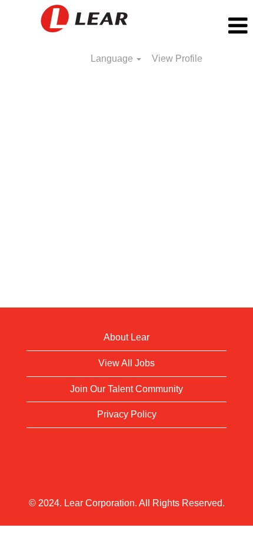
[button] (211, 26)
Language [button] (113, 59)
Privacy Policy (127, 414)
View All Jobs (126, 363)
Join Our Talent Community (126, 389)
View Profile (177, 59)
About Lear (126, 337)
